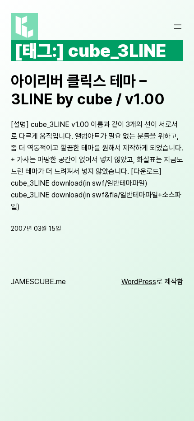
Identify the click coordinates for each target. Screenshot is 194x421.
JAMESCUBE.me (38, 281)
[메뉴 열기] (177, 26)
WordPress (138, 281)
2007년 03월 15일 (36, 228)
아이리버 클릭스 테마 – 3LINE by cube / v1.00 (88, 90)
